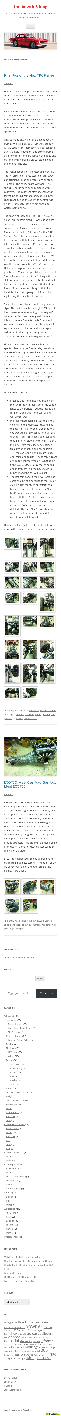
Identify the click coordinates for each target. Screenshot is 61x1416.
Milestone (11, 1160)
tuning (7, 1358)
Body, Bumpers (16, 1024)
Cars (8, 1216)
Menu (30, 26)
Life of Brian (10, 1381)
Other (9, 1204)
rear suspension (28, 1351)
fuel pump (8, 1344)
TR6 (53, 1354)
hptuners (42, 1344)
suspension (29, 1354)
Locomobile (21, 1347)
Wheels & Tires (13, 1188)
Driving (9, 1044)
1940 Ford (11, 1212)
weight (22, 1358)
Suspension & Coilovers (18, 1092)
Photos (9, 1088)
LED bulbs (9, 1347)
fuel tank (18, 1344)
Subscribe (46, 993)
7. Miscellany (10, 1208)
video (14, 1358)
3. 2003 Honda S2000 (14, 1124)
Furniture (11, 1224)
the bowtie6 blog (30, 6)
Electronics (11, 1180)
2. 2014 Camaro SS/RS (15, 1100)
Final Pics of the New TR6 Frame (29, 75)
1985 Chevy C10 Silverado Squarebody (23, 1256)
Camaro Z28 (24, 1330)
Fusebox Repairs (12, 1272)
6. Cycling (8, 1192)
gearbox (46, 714)
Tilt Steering (14, 1032)
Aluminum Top (13, 1168)
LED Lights (13, 1052)
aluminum (10, 1327)
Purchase (10, 1116)
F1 (42, 1341)
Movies (9, 1232)
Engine (7, 924)
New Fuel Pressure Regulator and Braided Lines (28, 1260)
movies (42, 1347)
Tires (8, 1120)
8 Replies (8, 794)
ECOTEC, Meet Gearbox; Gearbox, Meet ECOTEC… (30, 784)
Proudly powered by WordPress (19, 1409)
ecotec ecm (26, 1337)
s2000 (42, 1350)
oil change (50, 1347)
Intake (13, 1080)
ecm (6, 1338)
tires (42, 1354)
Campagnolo (38, 1330)
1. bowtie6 (34, 710)
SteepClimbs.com (13, 1389)
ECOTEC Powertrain (16, 1176)
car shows (11, 1333)
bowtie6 (20, 714)
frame (38, 714)
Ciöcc (8, 1200)
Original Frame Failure (19, 1040)
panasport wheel (11, 1351)
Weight (9, 1096)
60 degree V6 (10, 1322)
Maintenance (12, 1112)
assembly (20, 1327)
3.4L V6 (11, 1084)
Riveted (8, 1385)
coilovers (29, 714)
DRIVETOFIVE (10, 1377)
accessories (39, 1322)
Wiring (11, 1056)
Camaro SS (10, 1330)
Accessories (12, 1020)
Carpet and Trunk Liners (20, 1028)
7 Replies (8, 83)
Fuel (12, 1076)
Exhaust (14, 1072)
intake (51, 1344)
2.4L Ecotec (46, 920)
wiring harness (38, 1357)
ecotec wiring (40, 1337)
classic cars (29, 1333)
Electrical (10, 1048)
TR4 (47, 1354)
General (10, 1228)
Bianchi (9, 1196)
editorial (11, 1340)
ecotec (14, 1337)
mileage (33, 1347)
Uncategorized (11, 1236)
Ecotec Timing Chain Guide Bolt (19, 1280)
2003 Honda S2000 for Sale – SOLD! (21, 1276)
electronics (26, 1341)
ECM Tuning (16, 1068)
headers (46, 924)
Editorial (10, 1220)
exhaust (36, 1341)
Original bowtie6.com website (19, 957)
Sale (8, 1140)
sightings (12, 1354)
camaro (48, 1327)
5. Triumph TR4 (11, 1164)
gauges (25, 1344)
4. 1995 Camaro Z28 (14, 1152)
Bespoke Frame (48, 710)
